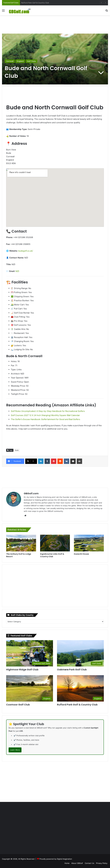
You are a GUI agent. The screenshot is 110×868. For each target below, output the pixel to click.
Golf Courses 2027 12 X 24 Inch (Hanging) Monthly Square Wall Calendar (45, 415)
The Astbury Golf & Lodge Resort (18, 555)
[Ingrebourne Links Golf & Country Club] (55, 543)
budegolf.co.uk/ (25, 251)
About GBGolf (77, 863)
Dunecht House (81, 554)
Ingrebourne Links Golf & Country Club (52, 555)
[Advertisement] (55, 24)
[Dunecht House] (89, 543)
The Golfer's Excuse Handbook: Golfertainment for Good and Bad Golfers (45, 419)
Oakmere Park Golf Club (72, 669)
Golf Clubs (31, 61)
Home (67, 863)
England (20, 61)
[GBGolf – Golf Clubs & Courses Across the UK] (21, 10)
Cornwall (9, 61)
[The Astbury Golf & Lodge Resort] (21, 543)
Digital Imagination (64, 859)
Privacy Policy (101, 863)
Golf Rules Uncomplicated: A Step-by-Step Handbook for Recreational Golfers (48, 411)
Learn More (15, 750)
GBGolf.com (31, 493)
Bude (17, 450)
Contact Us (89, 863)
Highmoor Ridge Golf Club (22, 669)
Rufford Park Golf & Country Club (77, 704)
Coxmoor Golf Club (29, 3)
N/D (17, 271)
